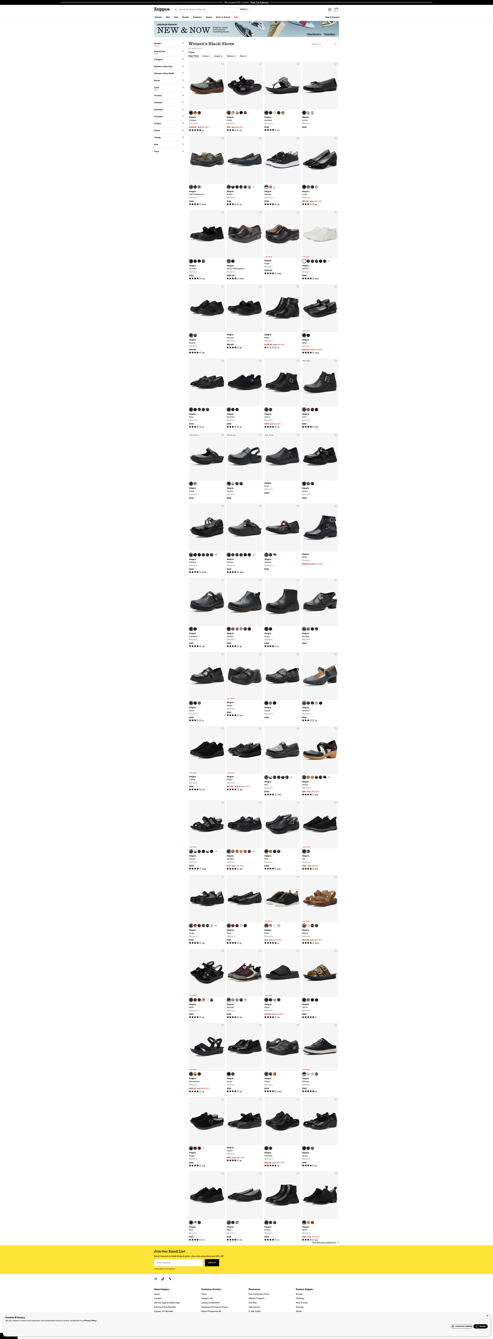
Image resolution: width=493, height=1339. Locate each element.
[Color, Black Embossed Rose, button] (212, 555)
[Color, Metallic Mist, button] (199, 409)
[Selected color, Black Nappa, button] (191, 261)
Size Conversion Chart (259, 1294)
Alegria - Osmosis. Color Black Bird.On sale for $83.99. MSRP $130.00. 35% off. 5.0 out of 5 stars (282, 1132)
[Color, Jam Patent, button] (316, 187)
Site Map (253, 1302)
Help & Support (332, 17)
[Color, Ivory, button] (316, 703)
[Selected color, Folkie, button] (304, 926)
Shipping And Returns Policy (214, 1307)
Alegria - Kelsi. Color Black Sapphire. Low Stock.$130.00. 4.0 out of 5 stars (207, 984)
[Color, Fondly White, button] (207, 1000)
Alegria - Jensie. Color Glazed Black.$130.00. (320, 465)
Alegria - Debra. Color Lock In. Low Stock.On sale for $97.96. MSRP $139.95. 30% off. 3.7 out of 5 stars (245, 761)
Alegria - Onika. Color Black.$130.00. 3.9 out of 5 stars (207, 909)
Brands (299, 1294)
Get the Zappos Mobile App (167, 1302)
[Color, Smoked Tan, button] (275, 1222)
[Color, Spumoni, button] (203, 1000)
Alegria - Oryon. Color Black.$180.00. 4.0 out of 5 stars (282, 613)
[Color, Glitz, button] (270, 1000)
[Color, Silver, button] (279, 926)
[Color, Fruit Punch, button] (241, 113)
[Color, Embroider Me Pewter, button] (279, 851)
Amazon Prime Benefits (165, 1307)
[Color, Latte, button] (308, 777)
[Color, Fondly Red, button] (199, 1000)
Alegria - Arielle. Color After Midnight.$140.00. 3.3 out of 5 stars (245, 171)
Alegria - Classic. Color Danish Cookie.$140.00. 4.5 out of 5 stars (245, 539)
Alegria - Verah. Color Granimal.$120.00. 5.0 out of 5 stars (320, 984)
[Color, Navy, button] (279, 1000)
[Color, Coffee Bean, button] (207, 926)
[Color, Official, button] (312, 187)
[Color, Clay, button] (233, 1000)
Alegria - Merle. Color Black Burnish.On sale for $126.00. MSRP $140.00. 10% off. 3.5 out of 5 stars (320, 1206)
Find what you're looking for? (324, 1242)
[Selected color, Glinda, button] (304, 703)
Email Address (163, 1262)
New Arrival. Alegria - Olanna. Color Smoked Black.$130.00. (245, 465)
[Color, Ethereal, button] (207, 851)
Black (242, 56)
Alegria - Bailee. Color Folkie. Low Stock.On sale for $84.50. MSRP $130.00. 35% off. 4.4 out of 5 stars (320, 909)
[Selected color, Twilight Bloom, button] (266, 703)
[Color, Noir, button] (321, 777)
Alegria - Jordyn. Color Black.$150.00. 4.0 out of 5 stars (282, 1206)
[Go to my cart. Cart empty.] (336, 9)
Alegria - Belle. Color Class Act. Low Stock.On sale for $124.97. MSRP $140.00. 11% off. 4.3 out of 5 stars (320, 319)
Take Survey (254, 1307)
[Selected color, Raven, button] (229, 1000)
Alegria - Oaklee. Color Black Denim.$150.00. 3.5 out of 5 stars (245, 613)
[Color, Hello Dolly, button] (233, 555)
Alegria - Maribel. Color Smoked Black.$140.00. (320, 613)
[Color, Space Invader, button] (275, 851)
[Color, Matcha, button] (237, 187)
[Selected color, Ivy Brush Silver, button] (191, 629)
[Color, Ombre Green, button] (308, 851)
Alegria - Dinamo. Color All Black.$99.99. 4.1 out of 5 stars (245, 319)
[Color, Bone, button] (195, 1074)
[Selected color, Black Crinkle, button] (191, 555)
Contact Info (207, 1298)
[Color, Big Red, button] (195, 926)
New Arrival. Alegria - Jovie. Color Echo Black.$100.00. (282, 465)
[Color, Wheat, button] (249, 187)
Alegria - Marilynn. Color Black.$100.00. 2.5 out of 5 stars (245, 393)
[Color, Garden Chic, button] (245, 113)
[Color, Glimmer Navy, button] (275, 777)
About (157, 1294)
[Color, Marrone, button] (212, 851)
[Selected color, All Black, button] (304, 851)
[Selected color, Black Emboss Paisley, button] (191, 187)
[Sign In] (330, 9)
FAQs (203, 1294)
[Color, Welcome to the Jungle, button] (233, 409)
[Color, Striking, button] (241, 187)
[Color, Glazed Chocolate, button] (312, 484)
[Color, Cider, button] (241, 629)
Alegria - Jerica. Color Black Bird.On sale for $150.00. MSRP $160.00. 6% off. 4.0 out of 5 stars (282, 393)
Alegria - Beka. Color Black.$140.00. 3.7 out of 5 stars (245, 1206)
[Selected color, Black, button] (266, 187)
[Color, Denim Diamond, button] (270, 703)
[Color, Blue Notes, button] (203, 409)
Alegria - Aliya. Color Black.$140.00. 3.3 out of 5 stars (207, 393)
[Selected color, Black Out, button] (191, 1222)
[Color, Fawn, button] (249, 851)
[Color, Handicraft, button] (249, 555)
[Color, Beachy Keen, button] (275, 1000)
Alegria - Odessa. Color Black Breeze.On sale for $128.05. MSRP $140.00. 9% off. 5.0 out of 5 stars (207, 97)
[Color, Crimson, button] (241, 484)
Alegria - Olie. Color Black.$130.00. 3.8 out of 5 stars (282, 835)
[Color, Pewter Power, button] (308, 1000)
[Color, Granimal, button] (279, 113)
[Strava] (170, 1279)
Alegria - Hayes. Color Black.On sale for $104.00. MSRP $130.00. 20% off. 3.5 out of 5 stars (245, 1132)
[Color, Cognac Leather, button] (275, 1074)
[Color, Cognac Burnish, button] (308, 1222)
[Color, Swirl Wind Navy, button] (325, 261)
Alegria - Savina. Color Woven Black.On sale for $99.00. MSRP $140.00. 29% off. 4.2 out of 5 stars (320, 761)
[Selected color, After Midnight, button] (229, 187)
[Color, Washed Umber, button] (308, 409)
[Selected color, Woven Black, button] (304, 777)
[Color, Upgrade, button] (308, 335)
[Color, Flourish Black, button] (308, 261)
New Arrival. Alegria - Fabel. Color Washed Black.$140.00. (207, 465)
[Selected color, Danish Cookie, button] (229, 555)
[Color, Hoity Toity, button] (275, 113)
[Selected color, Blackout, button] (191, 335)
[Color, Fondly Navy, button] (212, 1000)
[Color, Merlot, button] (237, 629)
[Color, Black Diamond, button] (275, 703)
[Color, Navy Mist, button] (245, 926)
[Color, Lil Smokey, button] (316, 261)
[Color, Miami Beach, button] (237, 113)
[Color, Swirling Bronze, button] (199, 851)
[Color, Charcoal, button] (195, 335)
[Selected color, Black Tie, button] (191, 703)
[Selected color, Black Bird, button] (266, 409)
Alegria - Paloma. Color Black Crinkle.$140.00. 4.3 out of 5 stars (207, 539)
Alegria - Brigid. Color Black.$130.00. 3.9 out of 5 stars (207, 1132)
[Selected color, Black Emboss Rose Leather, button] (229, 261)
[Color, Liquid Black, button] (321, 261)
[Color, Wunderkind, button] (237, 409)
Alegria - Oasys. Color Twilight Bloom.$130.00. (282, 687)
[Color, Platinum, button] (308, 113)
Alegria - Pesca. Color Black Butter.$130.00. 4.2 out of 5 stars (282, 1058)
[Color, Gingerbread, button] (207, 409)
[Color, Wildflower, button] (245, 555)
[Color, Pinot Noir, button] (233, 1222)
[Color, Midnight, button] (199, 1222)
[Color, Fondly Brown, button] (195, 1000)
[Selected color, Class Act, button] (304, 335)
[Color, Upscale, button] (195, 409)
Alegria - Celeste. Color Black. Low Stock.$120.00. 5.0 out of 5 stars (320, 1058)
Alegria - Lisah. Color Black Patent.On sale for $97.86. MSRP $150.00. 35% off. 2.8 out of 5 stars (320, 171)
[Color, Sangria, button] (199, 1148)
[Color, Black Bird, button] (249, 629)
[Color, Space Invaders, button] (283, 777)
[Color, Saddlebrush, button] (233, 484)
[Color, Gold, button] (312, 113)
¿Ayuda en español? (210, 1302)
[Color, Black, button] (245, 187)
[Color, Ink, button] (195, 703)
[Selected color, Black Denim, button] (229, 629)
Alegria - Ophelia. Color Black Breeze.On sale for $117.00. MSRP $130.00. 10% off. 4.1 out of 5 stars (245, 835)
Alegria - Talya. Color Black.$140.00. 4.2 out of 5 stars (245, 909)
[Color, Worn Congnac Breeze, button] (245, 851)
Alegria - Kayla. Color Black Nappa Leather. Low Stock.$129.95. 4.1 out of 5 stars (282, 245)
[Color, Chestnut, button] (237, 484)
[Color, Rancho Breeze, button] (195, 113)
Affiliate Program (256, 1298)
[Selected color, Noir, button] (304, 1148)
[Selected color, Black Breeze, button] (191, 113)
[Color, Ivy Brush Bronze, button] (195, 629)
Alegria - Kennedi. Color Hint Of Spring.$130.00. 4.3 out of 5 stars (282, 97)
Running (300, 1307)
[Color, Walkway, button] (308, 926)
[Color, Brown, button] (270, 187)
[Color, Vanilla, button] (308, 1074)
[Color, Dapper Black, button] (199, 261)
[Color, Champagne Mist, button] (241, 926)
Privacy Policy (90, 1321)
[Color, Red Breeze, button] (199, 113)
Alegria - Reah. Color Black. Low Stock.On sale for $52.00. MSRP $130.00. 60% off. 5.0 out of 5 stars (282, 909)
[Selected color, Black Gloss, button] (229, 113)
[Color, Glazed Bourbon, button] (308, 484)
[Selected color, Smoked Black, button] (229, 484)
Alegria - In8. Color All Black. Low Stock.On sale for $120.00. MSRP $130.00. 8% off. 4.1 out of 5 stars (320, 835)
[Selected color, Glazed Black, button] (304, 484)
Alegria (217, 56)
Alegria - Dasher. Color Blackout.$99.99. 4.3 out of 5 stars (207, 319)
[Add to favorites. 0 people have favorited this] (223, 64)
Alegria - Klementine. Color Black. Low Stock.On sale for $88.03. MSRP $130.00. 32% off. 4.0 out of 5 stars (207, 1058)
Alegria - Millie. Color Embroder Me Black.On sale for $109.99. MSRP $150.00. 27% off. (320, 539)
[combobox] (205, 9)
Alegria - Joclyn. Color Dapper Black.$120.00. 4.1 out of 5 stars (245, 1058)
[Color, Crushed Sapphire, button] (195, 555)
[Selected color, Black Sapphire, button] (191, 851)
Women (230, 56)
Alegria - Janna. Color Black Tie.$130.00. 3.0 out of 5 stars (207, 687)
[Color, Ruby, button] (312, 1074)
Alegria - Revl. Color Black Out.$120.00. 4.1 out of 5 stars (207, 1206)
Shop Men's (329, 34)
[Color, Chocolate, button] (270, 629)
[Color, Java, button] (270, 409)
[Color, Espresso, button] (203, 261)
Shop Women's (314, 34)
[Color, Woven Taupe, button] (312, 777)
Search (243, 9)
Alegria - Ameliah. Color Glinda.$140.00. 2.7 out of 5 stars (320, 687)
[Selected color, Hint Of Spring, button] (266, 113)
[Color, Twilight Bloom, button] (203, 555)
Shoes (205, 56)
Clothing (300, 1298)
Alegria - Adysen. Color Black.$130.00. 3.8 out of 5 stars (282, 171)
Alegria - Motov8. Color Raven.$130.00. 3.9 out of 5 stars (245, 984)
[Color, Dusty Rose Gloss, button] (233, 113)
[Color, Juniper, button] (237, 1000)
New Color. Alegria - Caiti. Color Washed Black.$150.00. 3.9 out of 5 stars (320, 393)
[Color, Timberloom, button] (237, 555)
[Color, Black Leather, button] (233, 261)
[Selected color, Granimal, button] (304, 1000)
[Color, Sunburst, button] (312, 1148)
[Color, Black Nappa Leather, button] (199, 187)
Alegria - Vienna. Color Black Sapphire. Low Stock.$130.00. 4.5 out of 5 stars (207, 835)
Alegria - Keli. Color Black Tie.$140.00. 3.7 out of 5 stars (282, 761)
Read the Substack (259, 2)
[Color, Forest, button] (241, 1000)
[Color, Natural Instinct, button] (241, 555)
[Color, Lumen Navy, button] (312, 629)
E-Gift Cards (254, 1311)
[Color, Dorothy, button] (308, 703)
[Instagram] (155, 1279)
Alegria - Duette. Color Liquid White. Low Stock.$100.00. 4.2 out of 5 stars (320, 245)
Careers (158, 1298)
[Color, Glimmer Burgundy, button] (279, 777)
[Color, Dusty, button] (203, 926)
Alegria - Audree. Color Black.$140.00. (282, 539)
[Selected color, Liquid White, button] (304, 261)
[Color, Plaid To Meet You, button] (195, 187)
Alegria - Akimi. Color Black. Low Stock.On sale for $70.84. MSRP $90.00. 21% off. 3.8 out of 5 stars (282, 984)
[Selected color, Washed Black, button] (304, 409)
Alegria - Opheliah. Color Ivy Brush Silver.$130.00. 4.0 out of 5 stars (207, 613)
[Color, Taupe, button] (325, 777)
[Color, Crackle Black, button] (287, 777)
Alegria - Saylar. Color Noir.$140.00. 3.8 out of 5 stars (320, 1132)
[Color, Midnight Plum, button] (270, 555)
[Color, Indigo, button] (316, 1074)
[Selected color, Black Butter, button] (266, 1074)
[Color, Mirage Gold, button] (275, 555)
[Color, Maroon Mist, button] (237, 926)
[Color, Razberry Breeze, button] (237, 851)
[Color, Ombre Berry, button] (195, 1222)
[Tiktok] (163, 1279)
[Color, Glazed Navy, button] (195, 261)
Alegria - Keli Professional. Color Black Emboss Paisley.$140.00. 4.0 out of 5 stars (207, 171)
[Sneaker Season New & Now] (246, 29)
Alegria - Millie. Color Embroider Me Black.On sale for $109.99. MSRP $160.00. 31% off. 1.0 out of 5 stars (282, 319)
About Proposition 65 (211, 1311)
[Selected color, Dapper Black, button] (229, 1074)
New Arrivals (302, 1302)
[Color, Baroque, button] (195, 484)
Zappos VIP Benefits (163, 1311)
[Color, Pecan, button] (199, 1074)
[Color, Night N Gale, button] (312, 409)
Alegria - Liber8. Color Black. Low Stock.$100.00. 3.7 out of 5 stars (207, 761)
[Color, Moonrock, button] (245, 1000)
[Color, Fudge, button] (312, 261)
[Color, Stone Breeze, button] (233, 851)
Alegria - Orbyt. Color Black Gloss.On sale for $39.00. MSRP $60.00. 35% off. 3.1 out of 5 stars (245, 97)
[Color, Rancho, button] (233, 629)
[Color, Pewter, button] (233, 187)
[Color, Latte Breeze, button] (241, 851)
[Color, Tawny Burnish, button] (312, 1222)
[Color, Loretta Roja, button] (203, 851)
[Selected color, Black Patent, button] (304, 187)
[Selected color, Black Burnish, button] (304, 1222)
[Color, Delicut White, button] (195, 851)
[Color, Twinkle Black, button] (270, 113)
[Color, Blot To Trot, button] (270, 777)
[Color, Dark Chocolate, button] (199, 703)
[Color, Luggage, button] (283, 113)
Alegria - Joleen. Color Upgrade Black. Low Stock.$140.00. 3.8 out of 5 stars (245, 687)
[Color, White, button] (275, 187)
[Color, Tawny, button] (270, 1074)
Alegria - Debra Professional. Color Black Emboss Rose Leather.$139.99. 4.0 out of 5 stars (245, 245)
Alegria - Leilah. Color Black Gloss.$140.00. (320, 97)
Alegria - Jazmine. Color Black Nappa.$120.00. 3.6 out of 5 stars (207, 245)
